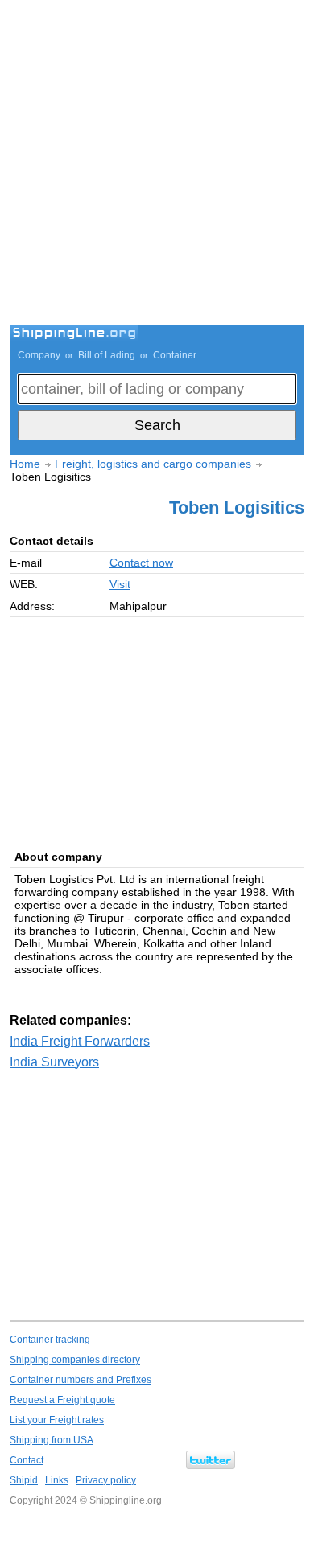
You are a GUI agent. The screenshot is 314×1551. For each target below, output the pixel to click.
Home (25, 463)
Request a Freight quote (62, 1400)
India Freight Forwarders (80, 1041)
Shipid (24, 1480)
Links (56, 1480)
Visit (119, 584)
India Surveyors (54, 1062)
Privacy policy (106, 1480)
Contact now (141, 562)
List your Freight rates (57, 1420)
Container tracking (50, 1339)
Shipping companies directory (75, 1359)
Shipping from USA (51, 1440)
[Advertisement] (157, 164)
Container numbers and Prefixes (80, 1379)
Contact (26, 1460)
